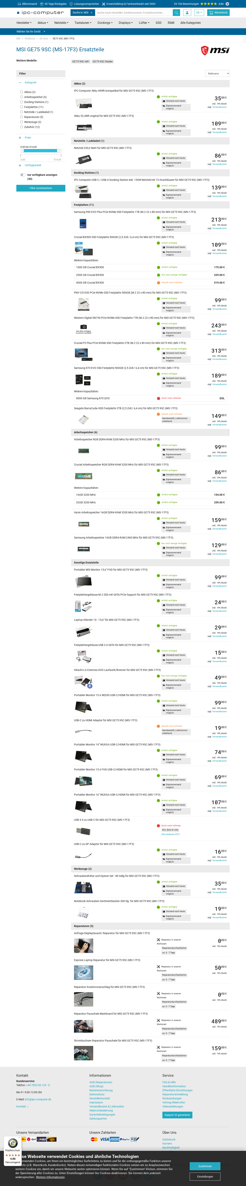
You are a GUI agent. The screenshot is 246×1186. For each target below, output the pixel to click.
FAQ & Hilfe (169, 1082)
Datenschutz (97, 1094)
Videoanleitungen (172, 1106)
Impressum (96, 1102)
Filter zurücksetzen (41, 188)
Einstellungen (205, 1176)
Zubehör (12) (32, 127)
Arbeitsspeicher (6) (35, 97)
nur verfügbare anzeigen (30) (42, 176)
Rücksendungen (172, 1098)
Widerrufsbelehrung (101, 1110)
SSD (159, 23)
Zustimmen (205, 1166)
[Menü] (19, 1138)
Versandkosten (219, 107)
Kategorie (30, 82)
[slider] (22, 150)
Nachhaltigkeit (171, 1147)
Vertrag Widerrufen (173, 1102)
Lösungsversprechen (86, 3)
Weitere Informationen (50, 1177)
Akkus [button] (42, 23)
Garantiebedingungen (102, 1114)
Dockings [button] (104, 23)
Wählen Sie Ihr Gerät (29, 31)
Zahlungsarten (98, 1118)
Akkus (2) (30, 92)
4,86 (199, 3)
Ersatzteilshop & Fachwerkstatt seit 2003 (130, 3)
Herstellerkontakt (99, 1098)
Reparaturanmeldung (175, 1094)
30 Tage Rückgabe (55, 3)
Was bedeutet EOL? (170, 834)
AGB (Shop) (96, 1086)
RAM (171, 23)
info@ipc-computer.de (38, 1099)
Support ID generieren (177, 1114)
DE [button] (198, 12)
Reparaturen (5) (33, 117)
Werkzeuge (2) (32, 122)
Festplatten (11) (33, 107)
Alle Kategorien (190, 23)
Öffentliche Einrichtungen (177, 1090)
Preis (28, 137)
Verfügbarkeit (33, 165)
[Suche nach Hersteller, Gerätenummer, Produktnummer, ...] (176, 12)
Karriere (167, 1143)
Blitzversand (29, 3)
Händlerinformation (174, 1086)
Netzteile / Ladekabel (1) (38, 112)
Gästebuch (168, 1139)
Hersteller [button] (23, 23)
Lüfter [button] (143, 23)
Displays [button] (124, 23)
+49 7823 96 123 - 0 (38, 1085)
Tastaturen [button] (82, 23)
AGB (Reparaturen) (100, 1082)
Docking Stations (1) (36, 102)
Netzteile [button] (60, 23)
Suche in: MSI (80, 12)
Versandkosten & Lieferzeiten (106, 1106)
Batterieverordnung (101, 1090)
